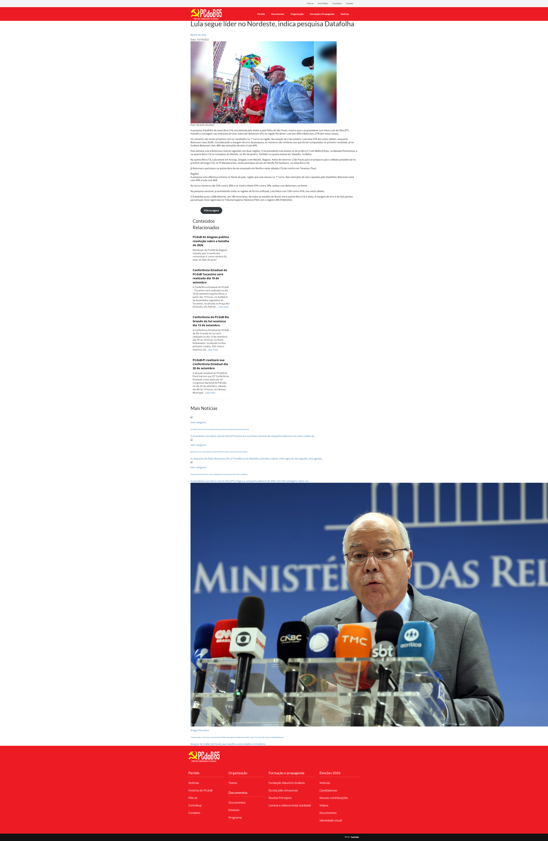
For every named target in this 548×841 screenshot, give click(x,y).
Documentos (277, 14)
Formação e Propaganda (322, 14)
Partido (261, 14)
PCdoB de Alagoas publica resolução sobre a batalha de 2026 (211, 241)
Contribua (337, 3)
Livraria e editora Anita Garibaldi (290, 805)
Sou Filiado (323, 3)
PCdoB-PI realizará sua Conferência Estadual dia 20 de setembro (210, 364)
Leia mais (223, 306)
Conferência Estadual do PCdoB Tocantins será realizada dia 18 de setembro (210, 276)
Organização (297, 14)
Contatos (194, 813)
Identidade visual (331, 820)
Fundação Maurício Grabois (287, 783)
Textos (232, 783)
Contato (349, 3)
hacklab (355, 837)
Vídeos (324, 805)
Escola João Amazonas (283, 790)
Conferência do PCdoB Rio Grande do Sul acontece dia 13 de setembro (211, 321)
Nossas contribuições (334, 798)
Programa (235, 817)
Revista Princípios (280, 798)
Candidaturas (328, 790)
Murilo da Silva (198, 34)
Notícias (345, 14)
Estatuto (233, 810)
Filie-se (310, 3)
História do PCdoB (200, 790)
